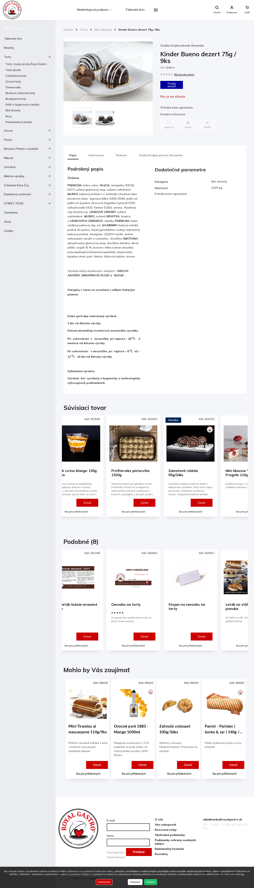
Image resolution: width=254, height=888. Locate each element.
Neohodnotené (184, 74)
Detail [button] (97, 765)
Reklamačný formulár (169, 849)
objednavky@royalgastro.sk (222, 819)
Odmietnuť (135, 882)
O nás (159, 819)
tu (243, 874)
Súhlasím (150, 882)
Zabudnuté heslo (116, 857)
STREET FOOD (13, 203)
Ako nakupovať (165, 824)
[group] (86, 733)
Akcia (7, 221)
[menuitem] (94, 10)
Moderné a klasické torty (20, 93)
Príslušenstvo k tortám (19, 122)
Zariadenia (11, 212)
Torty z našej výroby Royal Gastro (26, 64)
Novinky (9, 47)
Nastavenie (104, 882)
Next (242, 469)
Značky (8, 231)
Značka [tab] (161, 155)
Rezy (9, 116)
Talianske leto (13, 38)
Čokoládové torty (16, 75)
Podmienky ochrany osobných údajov (175, 841)
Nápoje (8, 158)
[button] (88, 755)
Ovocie (8, 130)
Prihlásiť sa (139, 853)
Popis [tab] (73, 155)
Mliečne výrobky (14, 176)
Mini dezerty (13, 110)
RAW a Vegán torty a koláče (22, 104)
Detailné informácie (172, 114)
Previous (68, 469)
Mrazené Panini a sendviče (21, 148)
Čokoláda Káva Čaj (16, 185)
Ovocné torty (13, 81)
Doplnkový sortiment (17, 194)
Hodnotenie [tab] (96, 155)
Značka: (182, 45)
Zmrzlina (9, 167)
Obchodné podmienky (170, 835)
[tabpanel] (133, 465)
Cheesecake (13, 87)
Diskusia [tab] (121, 155)
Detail (87, 503)
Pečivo (8, 140)
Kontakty (161, 854)
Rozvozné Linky (166, 830)
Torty (7, 57)
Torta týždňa (13, 70)
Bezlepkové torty (16, 98)
